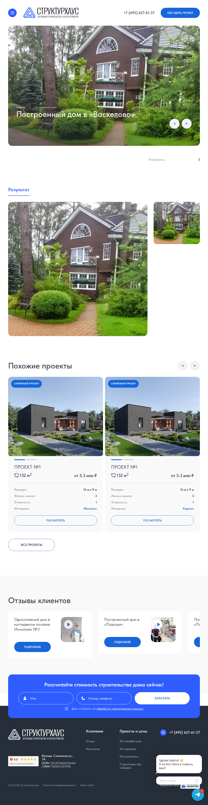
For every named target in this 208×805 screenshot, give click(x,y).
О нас (90, 741)
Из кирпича (128, 749)
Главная (20, 107)
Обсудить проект (180, 12)
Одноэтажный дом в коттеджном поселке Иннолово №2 (32, 624)
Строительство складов (130, 766)
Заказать (162, 698)
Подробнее (32, 647)
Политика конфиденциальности (59, 785)
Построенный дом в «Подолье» (121, 622)
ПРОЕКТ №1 (27, 467)
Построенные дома (46, 107)
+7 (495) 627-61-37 (139, 13)
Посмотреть (55, 520)
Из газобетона (130, 741)
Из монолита (129, 756)
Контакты (93, 749)
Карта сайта (87, 785)
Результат (18, 189)
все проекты (31, 545)
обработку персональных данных (119, 708)
